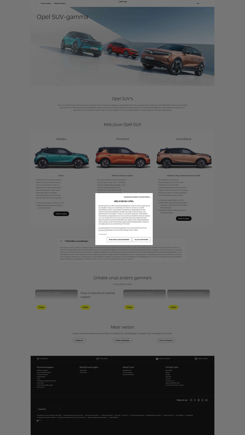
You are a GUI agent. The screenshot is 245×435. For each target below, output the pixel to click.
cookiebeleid (102, 230)
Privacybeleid (103, 234)
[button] (137, 197)
